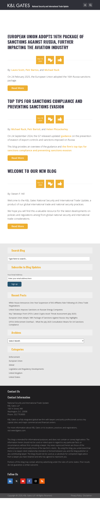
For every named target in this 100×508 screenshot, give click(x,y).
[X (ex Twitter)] (16, 481)
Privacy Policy (76, 495)
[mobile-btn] (85, 5)
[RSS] (42, 481)
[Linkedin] (10, 481)
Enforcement (14, 357)
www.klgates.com (18, 430)
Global (11, 365)
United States (14, 377)
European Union (15, 361)
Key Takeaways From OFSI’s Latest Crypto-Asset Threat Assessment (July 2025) (42, 313)
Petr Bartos (32, 69)
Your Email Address (15, 275)
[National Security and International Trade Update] (38, 5)
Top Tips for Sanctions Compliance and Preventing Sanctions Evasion (45, 104)
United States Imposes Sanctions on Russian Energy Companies (36, 309)
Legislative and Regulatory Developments (26, 369)
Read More (17, 88)
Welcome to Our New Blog (32, 171)
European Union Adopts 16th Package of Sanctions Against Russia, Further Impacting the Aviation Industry (46, 41)
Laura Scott (17, 69)
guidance (66, 136)
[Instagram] (35, 481)
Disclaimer (87, 495)
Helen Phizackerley (57, 129)
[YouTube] (23, 481)
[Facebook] (29, 481)
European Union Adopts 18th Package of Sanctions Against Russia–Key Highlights (43, 318)
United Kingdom (15, 373)
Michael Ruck (51, 69)
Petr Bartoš (33, 129)
